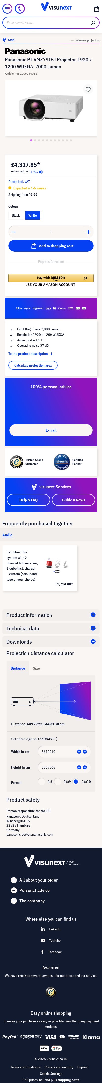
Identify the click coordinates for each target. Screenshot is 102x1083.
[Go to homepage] (51, 8)
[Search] (93, 23)
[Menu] (7, 9)
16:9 (67, 781)
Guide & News (73, 499)
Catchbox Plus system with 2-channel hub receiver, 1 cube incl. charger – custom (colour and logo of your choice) (22, 566)
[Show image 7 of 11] (55, 140)
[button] (51, 280)
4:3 (50, 781)
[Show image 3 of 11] (39, 140)
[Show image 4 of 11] (43, 140)
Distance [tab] (18, 668)
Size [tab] (36, 668)
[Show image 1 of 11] (31, 140)
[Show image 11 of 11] (71, 140)
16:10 (86, 781)
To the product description (28, 353)
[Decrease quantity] (13, 231)
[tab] (7, 535)
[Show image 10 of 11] (67, 140)
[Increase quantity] (88, 231)
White (32, 215)
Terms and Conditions (25, 1067)
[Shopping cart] (97, 8)
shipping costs (68, 1080)
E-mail (51, 430)
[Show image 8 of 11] (59, 140)
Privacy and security (59, 1067)
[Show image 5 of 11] (47, 140)
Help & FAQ (28, 499)
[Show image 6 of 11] (51, 140)
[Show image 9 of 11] (63, 140)
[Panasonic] (51, 51)
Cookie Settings (51, 1073)
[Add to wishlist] (88, 89)
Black (16, 215)
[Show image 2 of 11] (35, 140)
